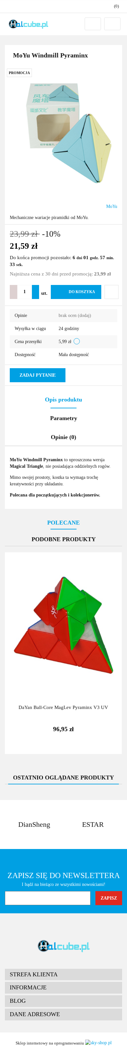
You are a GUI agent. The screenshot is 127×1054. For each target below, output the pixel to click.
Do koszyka (82, 292)
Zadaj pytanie (38, 375)
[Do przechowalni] (112, 292)
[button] (63, 975)
